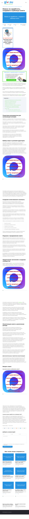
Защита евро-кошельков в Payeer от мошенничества (7, 462)
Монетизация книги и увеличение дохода (12, 106)
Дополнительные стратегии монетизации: (12, 107)
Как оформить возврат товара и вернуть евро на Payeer (20, 490)
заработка (20, 94)
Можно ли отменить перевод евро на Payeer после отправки (8, 504)
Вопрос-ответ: (7, 108)
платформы (20, 302)
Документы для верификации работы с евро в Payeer (20, 462)
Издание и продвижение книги (10, 103)
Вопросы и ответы (6, 21)
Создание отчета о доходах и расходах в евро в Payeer (20, 476)
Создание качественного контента (10, 102)
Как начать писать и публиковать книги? (14, 109)
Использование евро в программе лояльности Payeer (8, 476)
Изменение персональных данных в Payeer (7, 490)
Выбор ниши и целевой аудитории (10, 101)
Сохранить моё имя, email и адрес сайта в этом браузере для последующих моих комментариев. (13, 444)
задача (14, 263)
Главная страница (5, 6)
